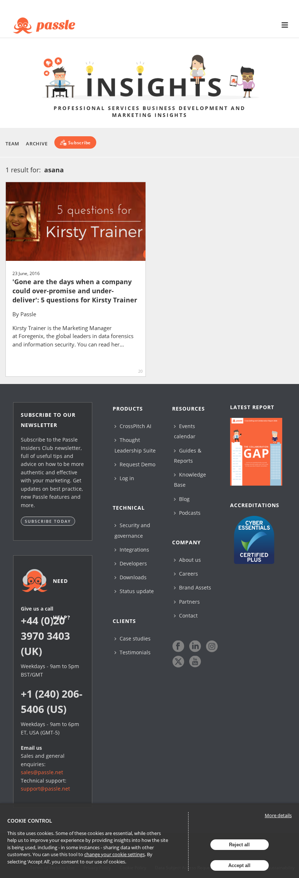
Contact (188, 615)
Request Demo (136, 464)
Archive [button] (36, 143)
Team (12, 143)
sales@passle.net (42, 772)
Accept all (239, 865)
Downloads (132, 577)
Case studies (134, 638)
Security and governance (132, 530)
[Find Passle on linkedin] (195, 646)
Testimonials (134, 652)
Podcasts (189, 512)
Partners (189, 601)
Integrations (133, 549)
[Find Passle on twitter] (178, 661)
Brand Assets (194, 587)
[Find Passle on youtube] (195, 661)
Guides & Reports (187, 455)
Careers (188, 573)
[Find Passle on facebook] (178, 646)
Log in (126, 478)
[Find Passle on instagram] (212, 646)
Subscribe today (48, 521)
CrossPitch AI (134, 426)
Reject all (239, 844)
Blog (184, 498)
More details (278, 815)
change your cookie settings (114, 854)
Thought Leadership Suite (135, 445)
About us (189, 559)
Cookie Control (29, 820)
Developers (132, 563)
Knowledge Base (190, 479)
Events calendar (184, 431)
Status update (136, 591)
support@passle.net (45, 788)
